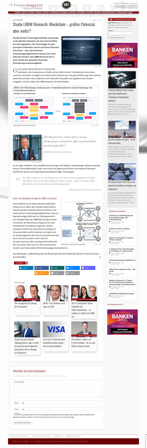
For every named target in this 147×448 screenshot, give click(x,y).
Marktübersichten (108, 12)
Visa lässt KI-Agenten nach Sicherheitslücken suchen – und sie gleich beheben (54, 342)
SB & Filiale (81, 12)
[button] (130, 12)
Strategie (64, 12)
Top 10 (24, 12)
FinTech (45, 12)
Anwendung (54, 12)
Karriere (97, 12)
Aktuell (17, 12)
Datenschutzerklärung (41, 436)
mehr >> (126, 114)
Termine (31, 12)
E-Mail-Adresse (19, 411)
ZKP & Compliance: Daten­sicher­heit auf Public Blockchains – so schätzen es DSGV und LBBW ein (83, 310)
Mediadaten (125, 3)
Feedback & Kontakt (73, 436)
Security (90, 12)
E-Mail (110, 31)
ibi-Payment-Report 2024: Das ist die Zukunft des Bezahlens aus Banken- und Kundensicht (122, 185)
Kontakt (116, 3)
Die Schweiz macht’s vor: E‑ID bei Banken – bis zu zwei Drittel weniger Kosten (83, 342)
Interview (72, 12)
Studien (38, 12)
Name (19, 403)
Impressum (134, 3)
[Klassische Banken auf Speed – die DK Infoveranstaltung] (122, 129)
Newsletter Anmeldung (19, 436)
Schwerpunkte (122, 12)
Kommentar (19, 382)
